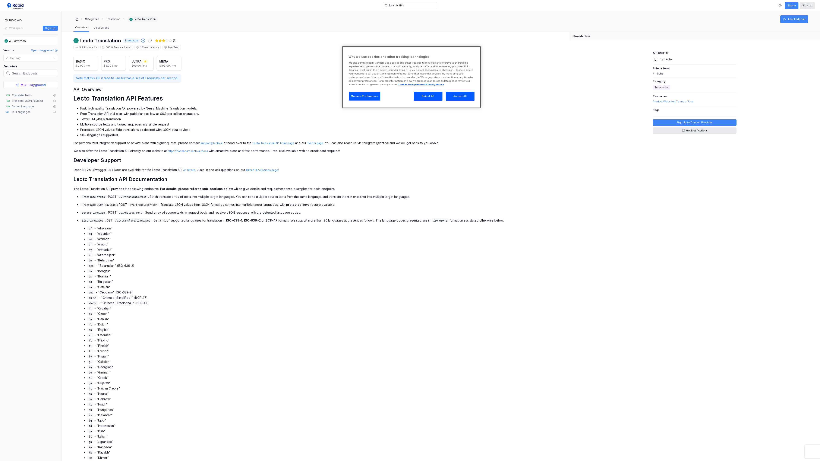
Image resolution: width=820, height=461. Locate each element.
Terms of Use (684, 101)
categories (92, 19)
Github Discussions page (262, 170)
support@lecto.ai (212, 143)
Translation (113, 19)
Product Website (663, 101)
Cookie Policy (406, 84)
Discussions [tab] (101, 27)
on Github (189, 170)
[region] (411, 77)
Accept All (460, 96)
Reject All (428, 96)
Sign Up (807, 5)
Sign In (791, 5)
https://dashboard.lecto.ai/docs (188, 151)
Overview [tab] (81, 27)
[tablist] (92, 28)
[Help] (780, 5)
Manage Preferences (364, 96)
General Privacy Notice (429, 84)
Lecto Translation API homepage (273, 143)
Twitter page (315, 143)
